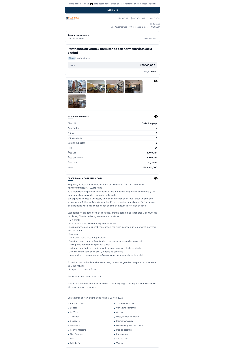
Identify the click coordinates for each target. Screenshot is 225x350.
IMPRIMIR (112, 10)
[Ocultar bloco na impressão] (156, 81)
